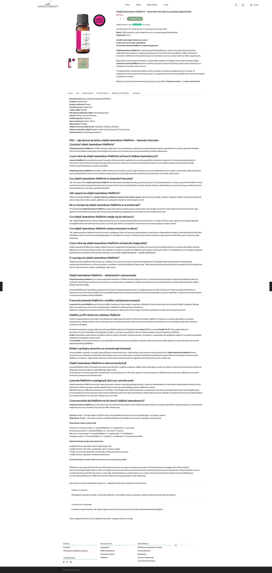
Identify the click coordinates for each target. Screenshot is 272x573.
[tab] (70, 93)
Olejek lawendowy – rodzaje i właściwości (183, 81)
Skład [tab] (70, 93)
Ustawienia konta (107, 554)
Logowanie (104, 547)
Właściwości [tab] (88, 93)
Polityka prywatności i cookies (150, 547)
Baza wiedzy (152, 5)
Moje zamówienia (107, 551)
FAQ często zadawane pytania (75, 551)
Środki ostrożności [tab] (120, 93)
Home (127, 5)
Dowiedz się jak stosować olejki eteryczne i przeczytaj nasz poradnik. (98, 459)
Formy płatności (144, 551)
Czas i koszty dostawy (146, 561)
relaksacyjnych (140, 66)
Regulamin (142, 554)
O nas (166, 5)
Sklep (138, 5)
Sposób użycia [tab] (103, 93)
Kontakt (66, 547)
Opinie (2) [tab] (136, 93)
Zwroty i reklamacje (146, 557)
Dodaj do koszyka (136, 19)
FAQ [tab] (77, 93)
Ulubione (104, 557)
